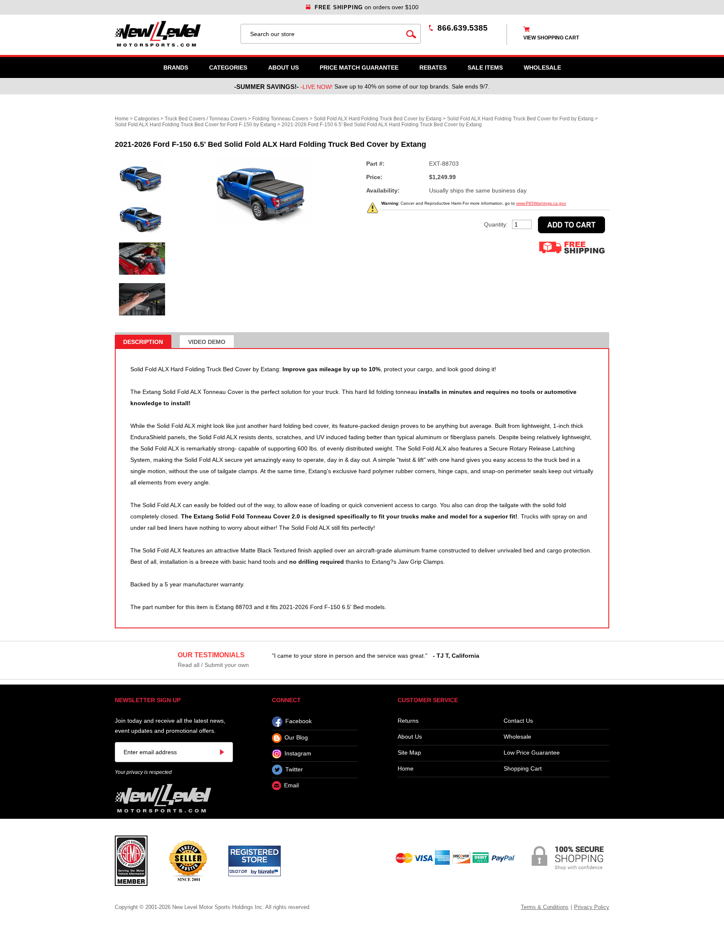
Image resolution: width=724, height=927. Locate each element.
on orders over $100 (367, 7)
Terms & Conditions (545, 907)
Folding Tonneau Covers (280, 119)
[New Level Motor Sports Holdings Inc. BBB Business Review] (188, 860)
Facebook (298, 721)
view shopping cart (551, 38)
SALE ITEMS (485, 67)
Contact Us (518, 721)
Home (122, 119)
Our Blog (296, 737)
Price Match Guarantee (359, 67)
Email (291, 785)
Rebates (433, 67)
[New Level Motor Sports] (173, 34)
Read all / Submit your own (213, 664)
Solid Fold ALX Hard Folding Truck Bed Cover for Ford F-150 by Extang (195, 125)
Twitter (294, 769)
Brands (175, 67)
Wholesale (517, 737)
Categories (228, 67)
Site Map (409, 753)
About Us (283, 67)
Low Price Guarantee (532, 753)
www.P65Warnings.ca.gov (541, 203)
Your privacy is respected (143, 772)
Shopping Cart (523, 769)
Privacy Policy (591, 907)
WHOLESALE (542, 67)
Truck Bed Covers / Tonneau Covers (206, 119)
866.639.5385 (462, 27)
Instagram (297, 753)
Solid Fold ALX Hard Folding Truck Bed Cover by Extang (378, 119)
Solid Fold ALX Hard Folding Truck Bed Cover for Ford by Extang (520, 119)
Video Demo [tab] (206, 342)
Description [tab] (143, 342)
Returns (408, 721)
